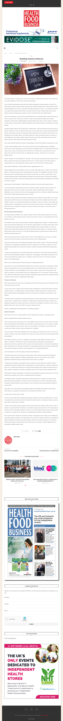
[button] (14, 2)
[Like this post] (33, 431)
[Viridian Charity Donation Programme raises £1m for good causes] (17, 468)
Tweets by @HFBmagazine (10, 638)
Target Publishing (45, 715)
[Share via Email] (39, 431)
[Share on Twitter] (36, 431)
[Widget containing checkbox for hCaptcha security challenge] (16, 619)
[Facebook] (29, 5)
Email (6, 610)
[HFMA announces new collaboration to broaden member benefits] (45, 468)
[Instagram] (33, 5)
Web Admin (23, 61)
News (11, 53)
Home (5, 53)
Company (6, 604)
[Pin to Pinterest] (38, 431)
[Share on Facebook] (35, 431)
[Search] (57, 48)
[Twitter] (31, 5)
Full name (7, 597)
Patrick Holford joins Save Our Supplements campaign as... (20, 2)
